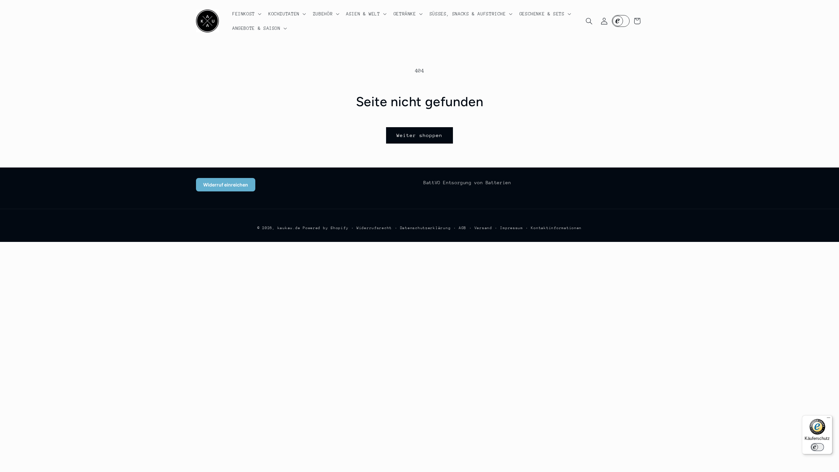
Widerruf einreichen (225, 184)
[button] (246, 14)
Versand (483, 228)
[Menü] (828, 419)
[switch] (817, 447)
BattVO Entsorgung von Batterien (467, 182)
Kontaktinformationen (556, 228)
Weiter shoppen (420, 135)
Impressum (511, 228)
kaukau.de (289, 228)
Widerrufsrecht (374, 228)
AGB (462, 228)
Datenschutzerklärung (425, 228)
